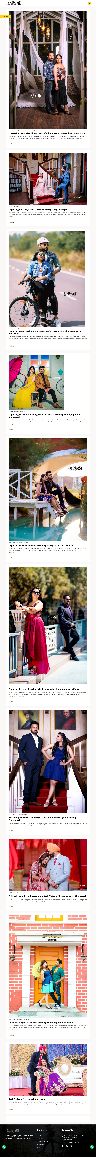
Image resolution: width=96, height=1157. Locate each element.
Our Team (70, 3)
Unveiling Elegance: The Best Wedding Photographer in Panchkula (42, 1022)
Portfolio (50, 3)
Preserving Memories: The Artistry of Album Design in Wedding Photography (47, 133)
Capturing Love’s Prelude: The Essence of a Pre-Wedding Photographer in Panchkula (45, 332)
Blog (77, 3)
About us (42, 3)
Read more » (12, 144)
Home (36, 3)
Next (86, 1119)
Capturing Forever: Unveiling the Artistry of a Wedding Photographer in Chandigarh (44, 415)
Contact (83, 3)
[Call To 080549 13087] (89, 3)
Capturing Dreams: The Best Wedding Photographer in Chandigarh (42, 545)
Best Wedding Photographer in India (27, 1099)
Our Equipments (60, 3)
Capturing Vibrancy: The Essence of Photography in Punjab (38, 209)
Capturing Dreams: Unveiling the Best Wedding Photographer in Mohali (44, 689)
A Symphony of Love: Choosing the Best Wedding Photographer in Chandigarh (48, 896)
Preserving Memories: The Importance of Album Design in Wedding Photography (42, 818)
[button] (5, 16)
